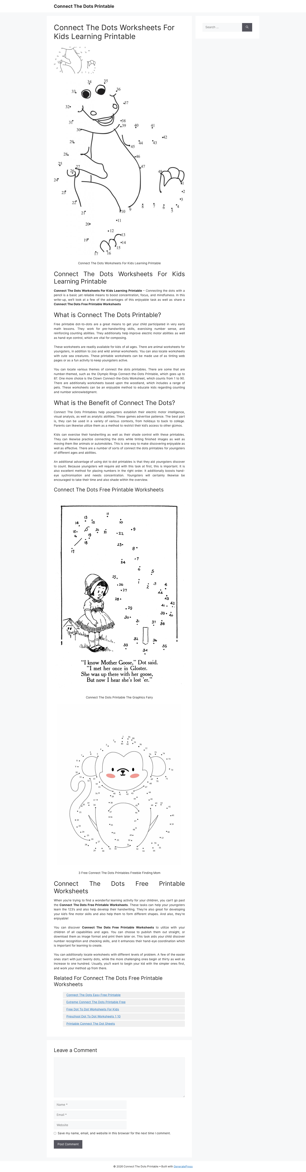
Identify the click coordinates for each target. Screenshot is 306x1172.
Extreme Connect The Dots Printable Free (96, 1002)
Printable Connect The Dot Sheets (90, 1023)
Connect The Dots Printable (84, 6)
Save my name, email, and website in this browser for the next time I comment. (114, 1133)
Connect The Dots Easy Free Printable (93, 995)
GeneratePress (183, 1166)
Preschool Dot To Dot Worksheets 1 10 (93, 1016)
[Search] (247, 27)
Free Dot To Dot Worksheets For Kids (92, 1009)
